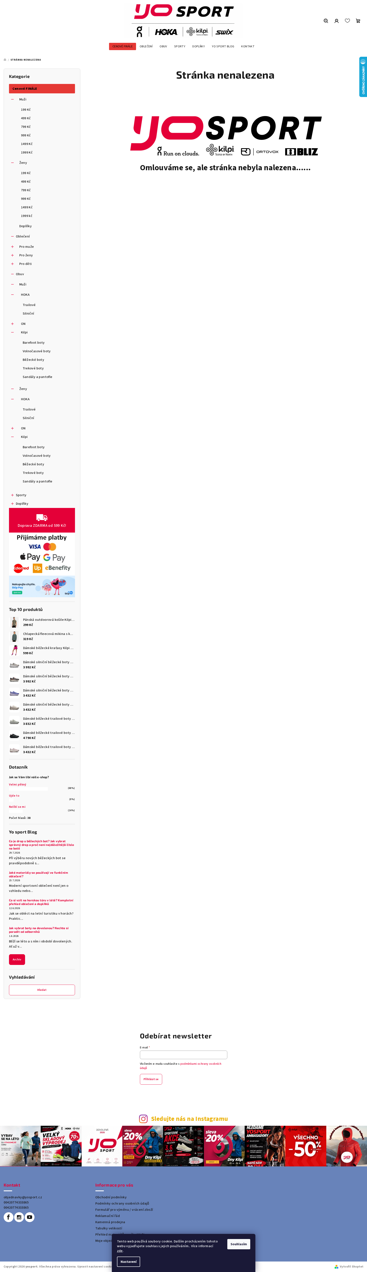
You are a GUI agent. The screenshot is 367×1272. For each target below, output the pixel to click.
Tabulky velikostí (108, 1228)
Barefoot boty (34, 342)
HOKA (25, 294)
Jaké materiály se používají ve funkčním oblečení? (38, 874)
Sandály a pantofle (37, 377)
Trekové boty (33, 368)
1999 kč (27, 215)
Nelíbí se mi (17, 807)
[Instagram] (19, 1217)
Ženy (23, 162)
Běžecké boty (33, 359)
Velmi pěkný (17, 784)
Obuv (20, 274)
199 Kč (26, 109)
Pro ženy (26, 255)
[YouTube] (29, 1217)
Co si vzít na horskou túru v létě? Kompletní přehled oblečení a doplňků (41, 902)
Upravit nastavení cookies (96, 1267)
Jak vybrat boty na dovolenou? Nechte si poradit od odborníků (39, 929)
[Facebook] (8, 1217)
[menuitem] (122, 46)
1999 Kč (27, 152)
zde (120, 1250)
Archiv (17, 959)
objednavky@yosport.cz (23, 1197)
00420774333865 (16, 1202)
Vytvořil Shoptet (351, 1267)
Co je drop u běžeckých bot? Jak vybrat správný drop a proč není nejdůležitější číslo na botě (41, 844)
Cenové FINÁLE (24, 88)
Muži (23, 99)
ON (23, 323)
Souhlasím (239, 1244)
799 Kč (26, 126)
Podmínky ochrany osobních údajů (122, 1203)
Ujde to (14, 796)
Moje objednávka (108, 1240)
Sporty (21, 495)
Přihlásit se (151, 1079)
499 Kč (26, 118)
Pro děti (25, 263)
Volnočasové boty (37, 351)
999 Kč (26, 135)
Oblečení (23, 236)
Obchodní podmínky (111, 1197)
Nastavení (128, 1261)
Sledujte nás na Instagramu (189, 1119)
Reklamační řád (107, 1216)
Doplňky (25, 226)
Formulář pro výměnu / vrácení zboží (124, 1209)
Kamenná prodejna (110, 1222)
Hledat (41, 990)
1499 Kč (27, 144)
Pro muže (26, 246)
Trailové (29, 305)
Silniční (28, 313)
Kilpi (24, 332)
